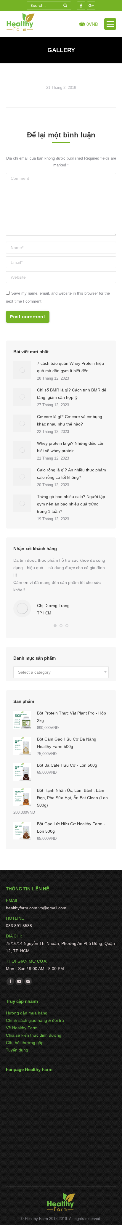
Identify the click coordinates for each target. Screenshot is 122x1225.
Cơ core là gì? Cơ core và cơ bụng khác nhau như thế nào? (69, 420)
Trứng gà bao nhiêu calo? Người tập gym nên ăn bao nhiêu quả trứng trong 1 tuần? (71, 504)
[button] (55, 625)
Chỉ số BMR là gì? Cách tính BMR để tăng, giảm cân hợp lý (71, 394)
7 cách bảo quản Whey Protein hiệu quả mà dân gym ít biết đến (70, 367)
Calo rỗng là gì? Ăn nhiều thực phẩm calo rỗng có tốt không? (71, 474)
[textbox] (34, 672)
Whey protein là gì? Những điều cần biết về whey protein (71, 447)
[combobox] (61, 672)
